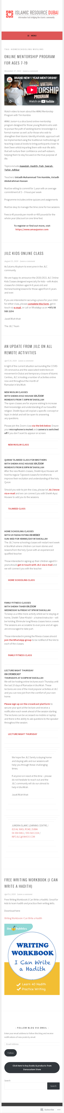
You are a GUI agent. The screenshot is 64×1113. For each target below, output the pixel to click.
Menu (34, 35)
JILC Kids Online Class (24, 253)
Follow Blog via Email (32, 1027)
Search (7, 1080)
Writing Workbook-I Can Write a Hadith (23, 918)
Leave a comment (30, 71)
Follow (11, 1053)
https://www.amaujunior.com (32, 229)
